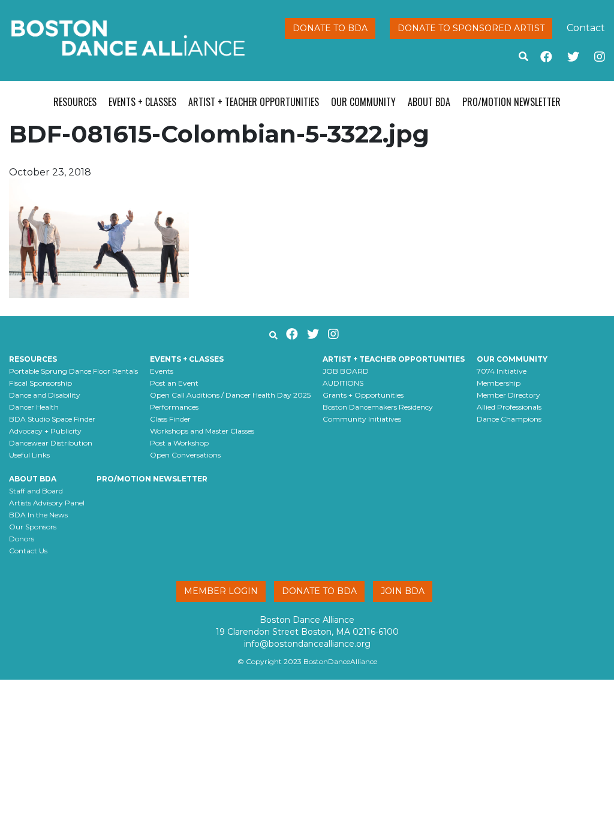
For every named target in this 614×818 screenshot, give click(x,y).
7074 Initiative (501, 370)
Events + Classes (142, 102)
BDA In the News (38, 514)
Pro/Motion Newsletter (511, 102)
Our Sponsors (32, 526)
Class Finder (170, 418)
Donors (21, 538)
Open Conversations (185, 454)
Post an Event (174, 382)
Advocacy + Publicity (45, 430)
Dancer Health (34, 406)
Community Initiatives (362, 418)
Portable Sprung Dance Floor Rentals (73, 370)
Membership (498, 382)
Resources (75, 102)
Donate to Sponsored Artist (471, 28)
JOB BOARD (346, 370)
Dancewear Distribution (50, 442)
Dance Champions (509, 418)
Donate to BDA (330, 28)
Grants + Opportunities (363, 394)
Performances (174, 406)
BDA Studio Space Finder (52, 418)
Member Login (221, 591)
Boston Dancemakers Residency (378, 406)
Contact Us (28, 550)
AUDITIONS (343, 382)
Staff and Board (36, 490)
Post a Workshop (179, 442)
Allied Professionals (509, 406)
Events (161, 370)
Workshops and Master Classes (202, 430)
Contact (586, 28)
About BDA (429, 102)
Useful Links (29, 454)
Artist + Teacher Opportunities (253, 102)
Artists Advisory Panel (47, 502)
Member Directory (508, 394)
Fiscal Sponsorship (40, 382)
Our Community (363, 102)
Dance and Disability (44, 394)
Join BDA (403, 591)
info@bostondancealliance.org (307, 643)
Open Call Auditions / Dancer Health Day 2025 (230, 394)
